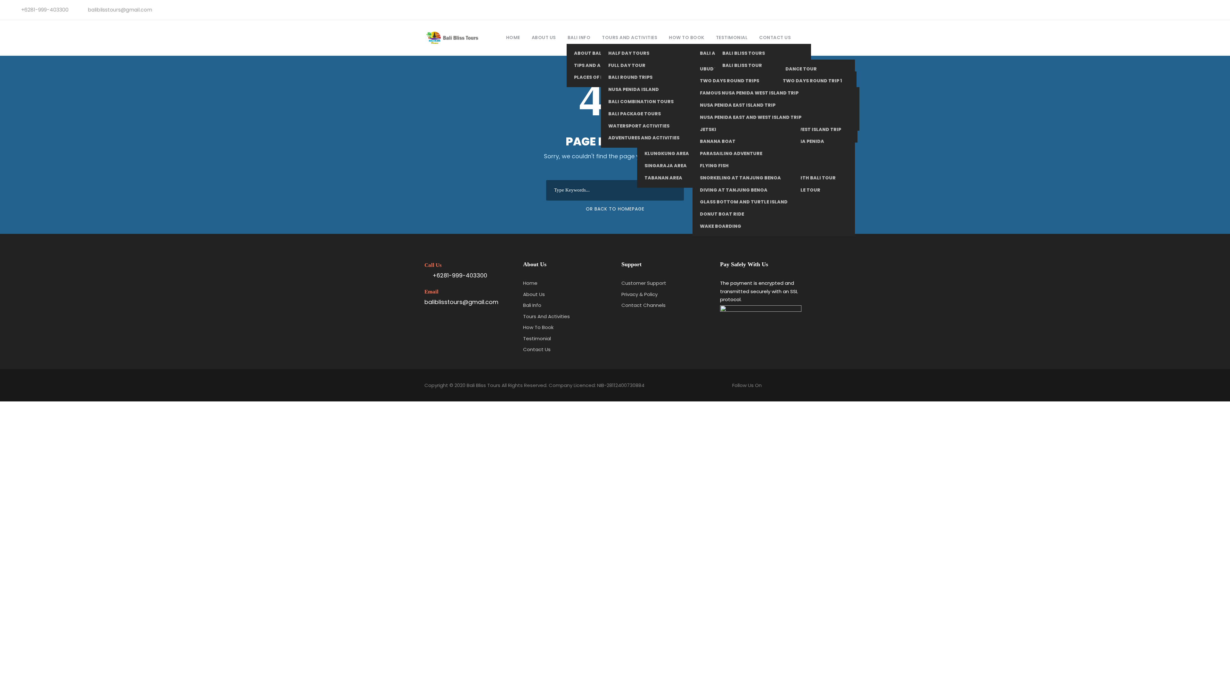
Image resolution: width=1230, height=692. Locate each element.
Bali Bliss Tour (742, 65)
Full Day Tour (626, 65)
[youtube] (1205, 9)
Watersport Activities (638, 126)
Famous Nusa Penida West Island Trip (749, 93)
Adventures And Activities (643, 138)
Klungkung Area (666, 153)
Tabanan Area (663, 178)
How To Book (686, 37)
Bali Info (579, 37)
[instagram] (1215, 9)
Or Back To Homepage (615, 209)
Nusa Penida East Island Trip (737, 105)
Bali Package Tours (634, 114)
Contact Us (775, 37)
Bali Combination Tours (641, 101)
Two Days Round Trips (729, 81)
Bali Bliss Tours (743, 53)
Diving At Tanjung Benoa (733, 190)
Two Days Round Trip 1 (812, 81)
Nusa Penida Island (633, 89)
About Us (544, 37)
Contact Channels (643, 305)
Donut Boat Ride (722, 214)
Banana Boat (717, 141)
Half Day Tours (628, 53)
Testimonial (732, 37)
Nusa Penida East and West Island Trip (750, 117)
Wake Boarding (720, 226)
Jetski (708, 129)
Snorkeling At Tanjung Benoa (740, 178)
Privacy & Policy (639, 294)
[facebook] (1183, 9)
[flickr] (1194, 9)
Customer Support (643, 283)
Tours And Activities (629, 37)
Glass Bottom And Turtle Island (744, 202)
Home (513, 37)
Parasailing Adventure (731, 153)
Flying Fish (714, 165)
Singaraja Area (665, 165)
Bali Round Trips (630, 77)
